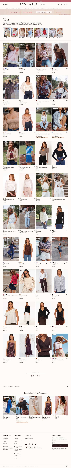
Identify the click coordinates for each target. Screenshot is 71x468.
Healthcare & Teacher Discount (18, 450)
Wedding (33, 8)
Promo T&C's (30, 466)
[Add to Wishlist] (18, 68)
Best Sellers (18, 8)
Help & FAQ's (5, 438)
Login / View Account (29, 438)
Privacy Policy (35, 466)
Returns (4, 444)
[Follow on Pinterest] (32, 444)
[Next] (39, 375)
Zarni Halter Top (6, 419)
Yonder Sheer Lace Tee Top (34, 419)
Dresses (11, 8)
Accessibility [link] (5, 446)
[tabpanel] (35, 412)
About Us (16, 438)
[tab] (35, 392)
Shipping (5, 443)
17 (37, 375)
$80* (41, 0)
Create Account (28, 439)
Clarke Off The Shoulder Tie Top (22, 420)
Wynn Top (57, 419)
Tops (38, 8)
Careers (15, 441)
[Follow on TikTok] (36, 444)
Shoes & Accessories (52, 8)
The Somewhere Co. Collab (18, 458)
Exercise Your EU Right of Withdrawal (8, 449)
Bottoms (43, 8)
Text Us (4, 441)
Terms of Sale (24, 466)
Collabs (15, 443)
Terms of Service (18, 466)
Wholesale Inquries (17, 444)
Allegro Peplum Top (46, 419)
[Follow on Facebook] (26, 444)
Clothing (26, 8)
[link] (35, 12)
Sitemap (15, 455)
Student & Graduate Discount (18, 447)
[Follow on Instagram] (29, 444)
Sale (61, 8)
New (7, 8)
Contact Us (5, 439)
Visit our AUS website (18, 452)
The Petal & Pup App (18, 439)
